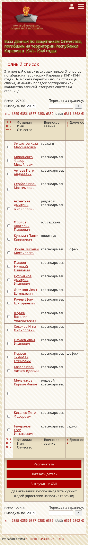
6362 (76, 113)
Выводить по (15, 106)
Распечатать (44, 464)
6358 (41, 113)
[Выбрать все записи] (9, 122)
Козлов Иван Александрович (26, 369)
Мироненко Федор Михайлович (24, 161)
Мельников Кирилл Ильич (25, 382)
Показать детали (44, 474)
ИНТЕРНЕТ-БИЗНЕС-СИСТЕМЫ (44, 539)
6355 (15, 113)
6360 (59, 113)
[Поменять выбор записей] (9, 129)
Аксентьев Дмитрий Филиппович (24, 205)
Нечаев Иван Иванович (24, 342)
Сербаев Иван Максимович (25, 186)
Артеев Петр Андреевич (24, 172)
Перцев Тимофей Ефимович (22, 357)
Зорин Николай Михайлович (26, 251)
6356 (24, 113)
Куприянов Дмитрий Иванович (23, 280)
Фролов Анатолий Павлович (22, 226)
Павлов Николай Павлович (22, 266)
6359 (49, 113)
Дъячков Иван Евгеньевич (25, 291)
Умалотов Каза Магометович (26, 145)
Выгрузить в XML (44, 484)
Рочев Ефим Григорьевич (24, 301)
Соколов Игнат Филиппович (26, 328)
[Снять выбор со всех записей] (9, 125)
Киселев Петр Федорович (25, 414)
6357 (32, 113)
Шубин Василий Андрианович (25, 317)
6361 (67, 113)
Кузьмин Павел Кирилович (26, 237)
